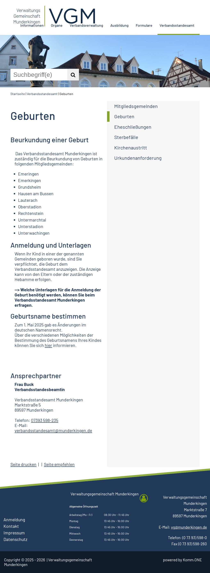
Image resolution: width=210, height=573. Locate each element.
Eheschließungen (132, 127)
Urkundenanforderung (138, 158)
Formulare (144, 25)
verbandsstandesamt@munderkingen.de (53, 430)
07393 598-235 (44, 420)
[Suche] (73, 74)
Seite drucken (23, 464)
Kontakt (11, 526)
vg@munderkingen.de (189, 527)
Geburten (124, 116)
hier (48, 345)
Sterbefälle (126, 137)
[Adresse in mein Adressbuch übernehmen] (144, 498)
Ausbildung (119, 25)
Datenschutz (15, 539)
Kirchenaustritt (130, 147)
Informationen (32, 25)
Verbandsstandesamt (177, 25)
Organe (57, 25)
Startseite (17, 94)
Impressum (14, 532)
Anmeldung (14, 519)
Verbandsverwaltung (86, 25)
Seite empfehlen (59, 464)
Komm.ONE (192, 559)
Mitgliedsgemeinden (136, 106)
